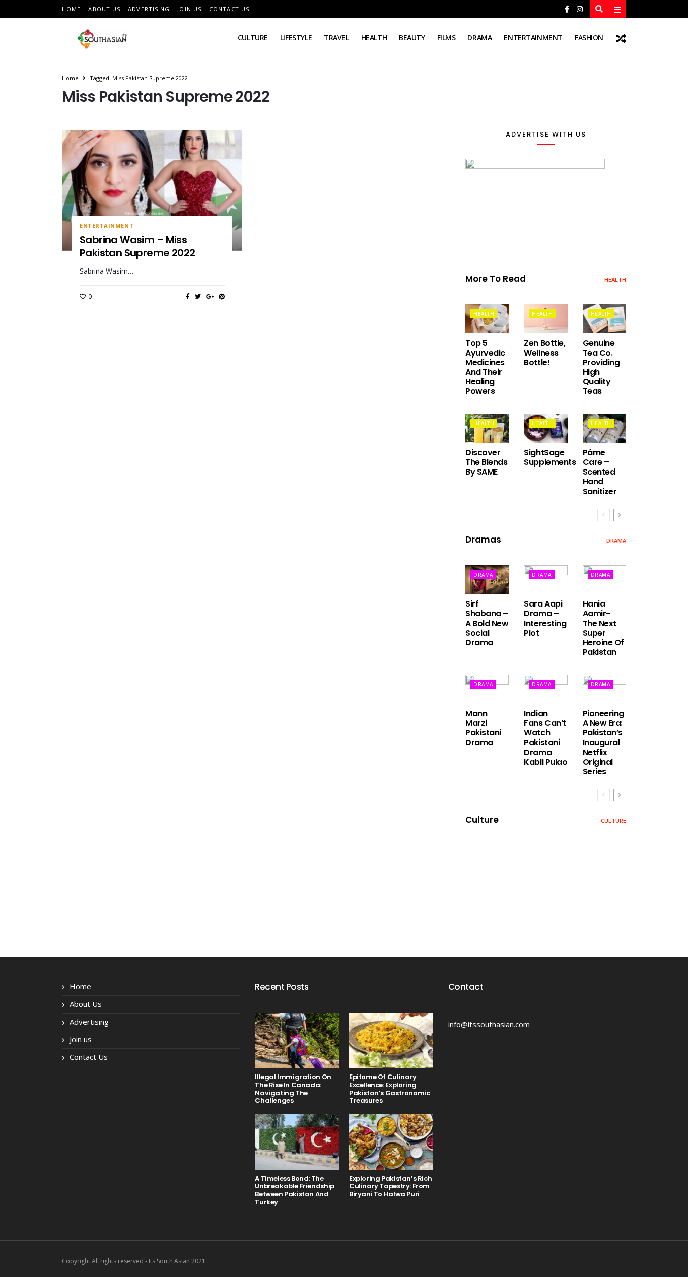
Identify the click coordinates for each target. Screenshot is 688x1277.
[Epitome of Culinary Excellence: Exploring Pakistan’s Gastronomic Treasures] (391, 1040)
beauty (412, 37)
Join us (189, 9)
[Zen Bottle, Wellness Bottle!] (545, 318)
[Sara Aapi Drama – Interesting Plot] (545, 579)
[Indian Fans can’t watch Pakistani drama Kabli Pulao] (545, 689)
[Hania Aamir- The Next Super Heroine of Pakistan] (604, 579)
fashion (589, 37)
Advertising (149, 9)
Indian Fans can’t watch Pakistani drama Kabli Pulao (545, 738)
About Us (104, 9)
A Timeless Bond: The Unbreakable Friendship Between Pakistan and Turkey (294, 1190)
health (374, 37)
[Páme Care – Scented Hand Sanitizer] (604, 428)
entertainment (533, 37)
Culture (253, 37)
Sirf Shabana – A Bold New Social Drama (486, 623)
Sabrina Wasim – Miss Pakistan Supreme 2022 (137, 246)
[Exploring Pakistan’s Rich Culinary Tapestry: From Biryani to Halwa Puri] (391, 1142)
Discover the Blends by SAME (486, 462)
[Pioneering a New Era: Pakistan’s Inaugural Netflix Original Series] (604, 689)
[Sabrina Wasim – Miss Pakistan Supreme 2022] (152, 190)
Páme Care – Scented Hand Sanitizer (600, 472)
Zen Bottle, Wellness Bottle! (544, 352)
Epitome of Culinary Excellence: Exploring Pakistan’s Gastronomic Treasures (389, 1088)
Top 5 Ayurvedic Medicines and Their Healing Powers (485, 367)
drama (479, 37)
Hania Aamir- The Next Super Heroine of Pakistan (603, 628)
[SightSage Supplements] (545, 428)
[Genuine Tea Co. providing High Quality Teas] (604, 318)
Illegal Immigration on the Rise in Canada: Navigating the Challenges (293, 1088)
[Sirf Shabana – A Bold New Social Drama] (487, 579)
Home (71, 9)
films (446, 37)
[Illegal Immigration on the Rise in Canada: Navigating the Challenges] (297, 1040)
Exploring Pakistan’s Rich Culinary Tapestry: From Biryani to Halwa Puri (390, 1186)
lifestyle (296, 37)
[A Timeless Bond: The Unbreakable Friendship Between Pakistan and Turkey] (297, 1142)
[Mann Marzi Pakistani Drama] (487, 689)
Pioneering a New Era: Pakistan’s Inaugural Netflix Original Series (603, 742)
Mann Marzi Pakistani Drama (483, 728)
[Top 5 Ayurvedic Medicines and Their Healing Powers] (487, 318)
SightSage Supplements (550, 457)
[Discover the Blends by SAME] (487, 428)
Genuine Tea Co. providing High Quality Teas (601, 367)
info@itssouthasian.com (489, 1024)
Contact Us (229, 9)
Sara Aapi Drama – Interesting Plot (545, 618)
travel (336, 37)
